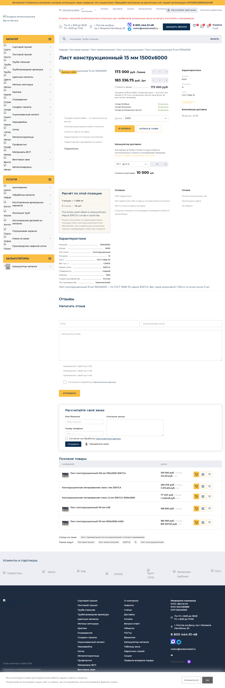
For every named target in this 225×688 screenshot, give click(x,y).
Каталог (12, 39)
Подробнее (187, 102)
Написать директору (211, 10)
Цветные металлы (88, 619)
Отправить (69, 393)
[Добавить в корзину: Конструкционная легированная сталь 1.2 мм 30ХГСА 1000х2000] (196, 496)
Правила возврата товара (139, 660)
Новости (129, 605)
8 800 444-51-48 (143, 25)
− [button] (153, 71)
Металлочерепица (88, 655)
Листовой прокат (86, 542)
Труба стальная (86, 610)
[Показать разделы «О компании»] (95, 9)
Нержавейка (85, 646)
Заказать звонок (176, 27)
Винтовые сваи (86, 669)
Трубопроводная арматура (93, 614)
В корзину (124, 128)
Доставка (117, 9)
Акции (128, 655)
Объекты (129, 628)
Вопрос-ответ (132, 623)
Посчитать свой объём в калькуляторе (84, 212)
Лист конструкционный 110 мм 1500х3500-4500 (97, 521)
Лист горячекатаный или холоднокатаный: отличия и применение (112, 537)
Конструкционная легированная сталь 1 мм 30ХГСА (91, 487)
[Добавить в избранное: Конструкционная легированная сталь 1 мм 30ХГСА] (209, 486)
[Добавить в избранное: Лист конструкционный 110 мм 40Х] (209, 508)
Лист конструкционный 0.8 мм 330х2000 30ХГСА (98, 473)
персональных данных (104, 382)
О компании (87, 10)
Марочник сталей (134, 651)
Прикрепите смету (99, 444)
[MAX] (129, 24)
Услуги (130, 9)
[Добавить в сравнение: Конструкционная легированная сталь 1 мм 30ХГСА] (203, 486)
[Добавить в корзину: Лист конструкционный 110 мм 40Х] (196, 508)
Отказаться (191, 680)
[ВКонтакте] (172, 655)
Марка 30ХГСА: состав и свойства (80, 215)
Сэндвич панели (87, 637)
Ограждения (85, 632)
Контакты (161, 9)
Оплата (104, 9)
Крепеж (82, 628)
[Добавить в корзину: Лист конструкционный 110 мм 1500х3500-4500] (196, 522)
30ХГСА (126, 542)
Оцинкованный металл (91, 642)
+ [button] (166, 71)
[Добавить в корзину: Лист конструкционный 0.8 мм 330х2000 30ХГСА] (196, 474)
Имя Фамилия (72, 416)
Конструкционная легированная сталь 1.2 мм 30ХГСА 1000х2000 (98, 497)
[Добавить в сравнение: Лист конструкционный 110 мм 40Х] (203, 508)
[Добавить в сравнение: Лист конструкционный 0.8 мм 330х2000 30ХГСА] (203, 474)
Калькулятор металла (136, 642)
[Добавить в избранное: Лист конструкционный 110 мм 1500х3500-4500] (209, 522)
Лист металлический (109, 542)
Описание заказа (115, 416)
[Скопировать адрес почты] (159, 28)
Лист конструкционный (152, 542)
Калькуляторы (17, 258)
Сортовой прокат (88, 600)
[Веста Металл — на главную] (20, 20)
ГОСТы (128, 632)
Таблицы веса (132, 646)
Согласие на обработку (82, 438)
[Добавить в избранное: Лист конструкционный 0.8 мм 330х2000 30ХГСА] (209, 474)
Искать (214, 39)
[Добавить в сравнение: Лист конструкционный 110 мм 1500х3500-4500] (203, 522)
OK (207, 680)
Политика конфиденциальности (22, 669)
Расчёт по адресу (123, 155)
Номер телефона (74, 428)
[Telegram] (129, 29)
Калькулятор (145, 9)
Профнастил (85, 660)
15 (135, 542)
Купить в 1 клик (148, 128)
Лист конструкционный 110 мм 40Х (90, 507)
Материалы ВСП (87, 665)
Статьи (128, 610)
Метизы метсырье (88, 623)
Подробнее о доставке (144, 155)
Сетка (81, 651)
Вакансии (129, 637)
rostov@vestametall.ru (145, 28)
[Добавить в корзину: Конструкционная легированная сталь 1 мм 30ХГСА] (196, 486)
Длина (118, 118)
